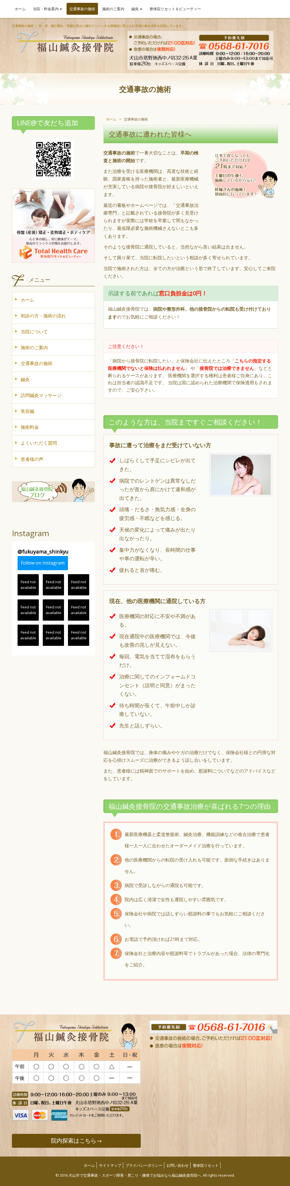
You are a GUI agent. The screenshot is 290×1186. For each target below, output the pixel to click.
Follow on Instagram (43, 563)
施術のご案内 (113, 8)
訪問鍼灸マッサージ (41, 395)
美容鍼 (27, 411)
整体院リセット (206, 1165)
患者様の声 (32, 459)
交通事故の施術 (82, 8)
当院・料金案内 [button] (47, 8)
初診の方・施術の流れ (43, 316)
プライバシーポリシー (143, 1165)
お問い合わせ (178, 1165)
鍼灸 (25, 379)
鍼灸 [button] (136, 8)
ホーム (20, 8)
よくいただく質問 (39, 443)
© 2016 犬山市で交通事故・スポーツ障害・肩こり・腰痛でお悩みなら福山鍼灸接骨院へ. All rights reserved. (145, 1175)
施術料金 (30, 427)
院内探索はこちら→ (76, 1140)
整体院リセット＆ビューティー (175, 8)
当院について (34, 331)
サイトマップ (110, 1165)
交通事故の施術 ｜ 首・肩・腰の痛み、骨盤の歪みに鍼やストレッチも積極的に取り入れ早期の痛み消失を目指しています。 (98, 26)
